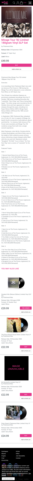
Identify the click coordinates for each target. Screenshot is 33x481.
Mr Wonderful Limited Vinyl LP (10, 382)
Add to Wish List (16, 69)
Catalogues (4, 451)
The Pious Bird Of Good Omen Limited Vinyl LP (16, 334)
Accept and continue (8, 478)
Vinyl (2, 458)
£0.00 (24, 2)
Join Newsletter (20, 456)
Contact (18, 458)
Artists (18, 451)
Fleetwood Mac (8, 46)
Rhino (7, 56)
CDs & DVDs (4, 460)
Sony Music (9, 343)
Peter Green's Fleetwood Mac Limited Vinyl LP (15, 423)
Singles (3, 456)
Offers (17, 453)
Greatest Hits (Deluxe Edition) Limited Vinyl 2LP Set (16, 295)
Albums (3, 453)
